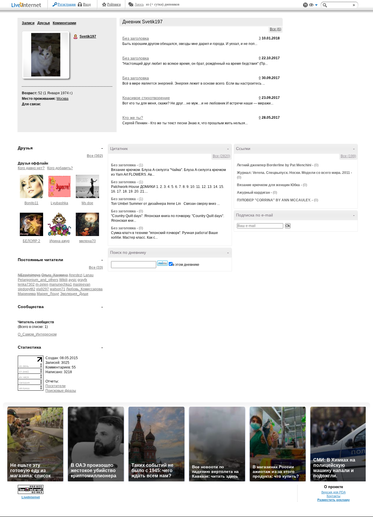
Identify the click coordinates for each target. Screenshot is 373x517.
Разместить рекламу (333, 500)
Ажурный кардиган (253, 193)
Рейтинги (114, 4)
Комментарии (64, 23)
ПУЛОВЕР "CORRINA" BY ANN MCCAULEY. (274, 200)
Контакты (333, 496)
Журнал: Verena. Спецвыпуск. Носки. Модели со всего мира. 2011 (293, 173)
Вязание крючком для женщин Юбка (268, 185)
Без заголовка (135, 38)
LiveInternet (27, 5)
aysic (72, 280)
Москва (62, 99)
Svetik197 (75, 36)
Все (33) (96, 268)
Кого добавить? (60, 168)
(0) (141, 211)
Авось (139, 4)
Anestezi (75, 275)
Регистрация (67, 4)
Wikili (63, 280)
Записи (28, 23)
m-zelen (42, 284)
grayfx (82, 280)
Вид (313, 6)
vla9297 (42, 289)
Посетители (55, 386)
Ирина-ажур (60, 241)
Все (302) (95, 156)
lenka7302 (26, 284)
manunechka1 (60, 284)
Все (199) (348, 156)
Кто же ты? (132, 117)
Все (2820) (221, 156)
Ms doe (87, 203)
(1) (141, 165)
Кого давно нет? (31, 168)
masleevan (81, 284)
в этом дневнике (186, 265)
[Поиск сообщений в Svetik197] (162, 263)
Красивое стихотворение (146, 97)
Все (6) (275, 29)
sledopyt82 (26, 289)
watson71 (57, 289)
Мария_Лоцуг (48, 294)
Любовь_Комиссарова (84, 289)
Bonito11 (31, 203)
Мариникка (27, 294)
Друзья (43, 23)
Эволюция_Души (74, 294)
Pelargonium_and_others (38, 280)
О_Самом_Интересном (37, 334)
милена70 (87, 241)
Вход (87, 4)
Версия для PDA (333, 492)
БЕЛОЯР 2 (31, 241)
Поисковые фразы (60, 391)
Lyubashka (59, 203)
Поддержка (305, 5)
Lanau (88, 275)
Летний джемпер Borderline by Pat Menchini (274, 165)
